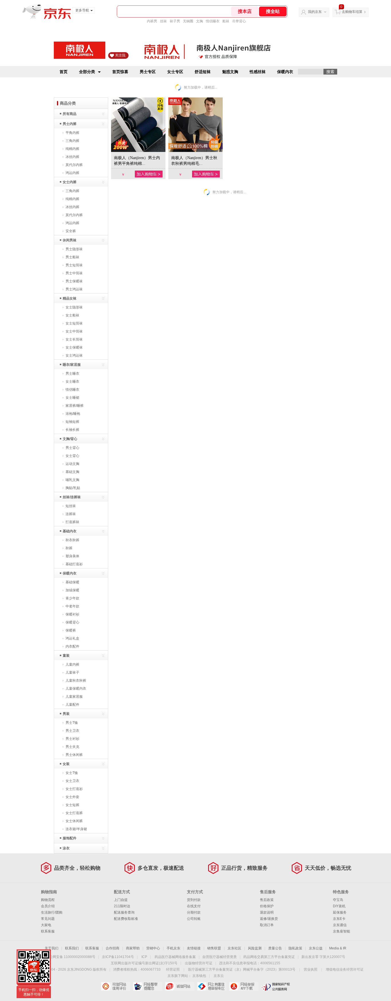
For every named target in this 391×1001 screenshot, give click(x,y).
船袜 (225, 21)
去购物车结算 (352, 12)
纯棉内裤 (72, 149)
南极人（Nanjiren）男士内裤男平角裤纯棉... (137, 161)
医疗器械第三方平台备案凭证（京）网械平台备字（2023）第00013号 (241, 969)
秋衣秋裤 (72, 540)
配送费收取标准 (126, 919)
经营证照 (173, 969)
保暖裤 (71, 630)
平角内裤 (72, 133)
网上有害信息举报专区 (211, 986)
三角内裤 (72, 141)
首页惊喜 (120, 71)
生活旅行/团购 (51, 912)
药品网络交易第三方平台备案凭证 (269, 957)
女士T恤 (72, 773)
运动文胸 (72, 464)
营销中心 (153, 948)
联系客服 (48, 931)
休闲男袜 (69, 240)
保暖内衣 (285, 71)
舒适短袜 (203, 71)
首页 (64, 71)
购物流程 (48, 900)
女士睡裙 (72, 398)
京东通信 (340, 925)
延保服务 (340, 912)
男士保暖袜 (74, 281)
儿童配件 (72, 705)
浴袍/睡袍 (73, 414)
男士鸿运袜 (74, 289)
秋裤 (69, 548)
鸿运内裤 (72, 173)
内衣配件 (72, 646)
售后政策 (267, 900)
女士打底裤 (74, 813)
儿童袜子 (72, 672)
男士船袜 (72, 257)
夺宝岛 (338, 900)
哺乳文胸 (72, 480)
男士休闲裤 (74, 755)
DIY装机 (339, 906)
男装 (66, 714)
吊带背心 (239, 21)
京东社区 (234, 948)
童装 (66, 656)
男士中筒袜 (74, 273)
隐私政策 (295, 948)
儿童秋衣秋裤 (76, 681)
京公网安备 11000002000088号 (70, 957)
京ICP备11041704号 (118, 957)
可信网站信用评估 (115, 986)
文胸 (199, 21)
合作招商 (112, 948)
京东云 (219, 976)
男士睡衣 (72, 374)
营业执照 (310, 969)
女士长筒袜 (74, 339)
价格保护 (267, 906)
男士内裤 (69, 124)
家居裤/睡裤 (75, 406)
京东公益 (316, 948)
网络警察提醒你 (147, 986)
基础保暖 (72, 582)
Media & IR (337, 948)
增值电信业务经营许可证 (345, 969)
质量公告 (275, 948)
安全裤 (71, 231)
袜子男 (175, 21)
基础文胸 (72, 472)
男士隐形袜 (74, 249)
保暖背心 (72, 622)
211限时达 (122, 906)
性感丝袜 (258, 71)
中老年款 (72, 606)
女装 (66, 764)
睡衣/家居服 (72, 365)
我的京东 (315, 12)
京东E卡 (339, 919)
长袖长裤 (72, 430)
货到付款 (194, 900)
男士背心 (72, 448)
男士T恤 (72, 723)
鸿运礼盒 (72, 638)
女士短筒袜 (74, 323)
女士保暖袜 (74, 347)
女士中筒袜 (74, 331)
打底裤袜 (72, 522)
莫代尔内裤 (74, 165)
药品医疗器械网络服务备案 (175, 957)
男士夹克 (72, 747)
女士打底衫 (74, 789)
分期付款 (194, 912)
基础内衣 (69, 531)
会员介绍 (48, 906)
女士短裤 (72, 805)
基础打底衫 (74, 564)
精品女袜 (69, 298)
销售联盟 (214, 948)
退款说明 (267, 912)
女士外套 (72, 797)
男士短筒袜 (74, 265)
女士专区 (175, 71)
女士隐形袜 (74, 307)
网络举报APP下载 (243, 986)
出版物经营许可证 (198, 963)
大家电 (46, 925)
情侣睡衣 (213, 21)
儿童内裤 (72, 664)
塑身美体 (72, 556)
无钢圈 (188, 21)
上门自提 (121, 900)
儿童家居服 (74, 697)
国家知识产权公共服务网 (276, 986)
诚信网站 (179, 986)
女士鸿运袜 (74, 355)
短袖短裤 (72, 422)
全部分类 (87, 71)
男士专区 (148, 71)
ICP (144, 957)
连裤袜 (71, 514)
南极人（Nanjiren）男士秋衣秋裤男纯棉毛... (194, 161)
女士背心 (72, 456)
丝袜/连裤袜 (72, 497)
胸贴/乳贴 (73, 488)
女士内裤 (69, 182)
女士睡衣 (72, 382)
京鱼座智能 (341, 931)
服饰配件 (69, 838)
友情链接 (194, 948)
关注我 (120, 55)
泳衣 (66, 848)
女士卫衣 (72, 781)
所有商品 (69, 114)
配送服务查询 (124, 912)
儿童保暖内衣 (76, 689)
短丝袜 (71, 506)
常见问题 (48, 919)
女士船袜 (72, 315)
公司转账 (194, 919)
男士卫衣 (72, 731)
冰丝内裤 (72, 157)
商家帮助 (133, 948)
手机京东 (173, 948)
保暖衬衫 (72, 614)
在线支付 (194, 906)
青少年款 (72, 598)
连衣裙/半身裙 (76, 829)
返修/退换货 (269, 919)
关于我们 (51, 948)
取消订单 (267, 925)
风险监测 (255, 948)
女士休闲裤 (74, 821)
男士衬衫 (72, 739)
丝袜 (163, 21)
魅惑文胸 (230, 71)
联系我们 (72, 948)
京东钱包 (199, 976)
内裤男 (152, 21)
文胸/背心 (70, 439)
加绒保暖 (72, 590)
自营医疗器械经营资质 (219, 957)
